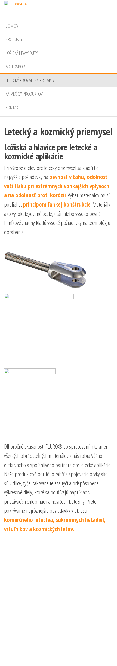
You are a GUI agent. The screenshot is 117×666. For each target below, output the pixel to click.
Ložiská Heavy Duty (21, 53)
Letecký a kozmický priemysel (31, 80)
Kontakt (12, 107)
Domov (11, 25)
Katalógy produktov (24, 94)
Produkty (14, 39)
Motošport (16, 66)
